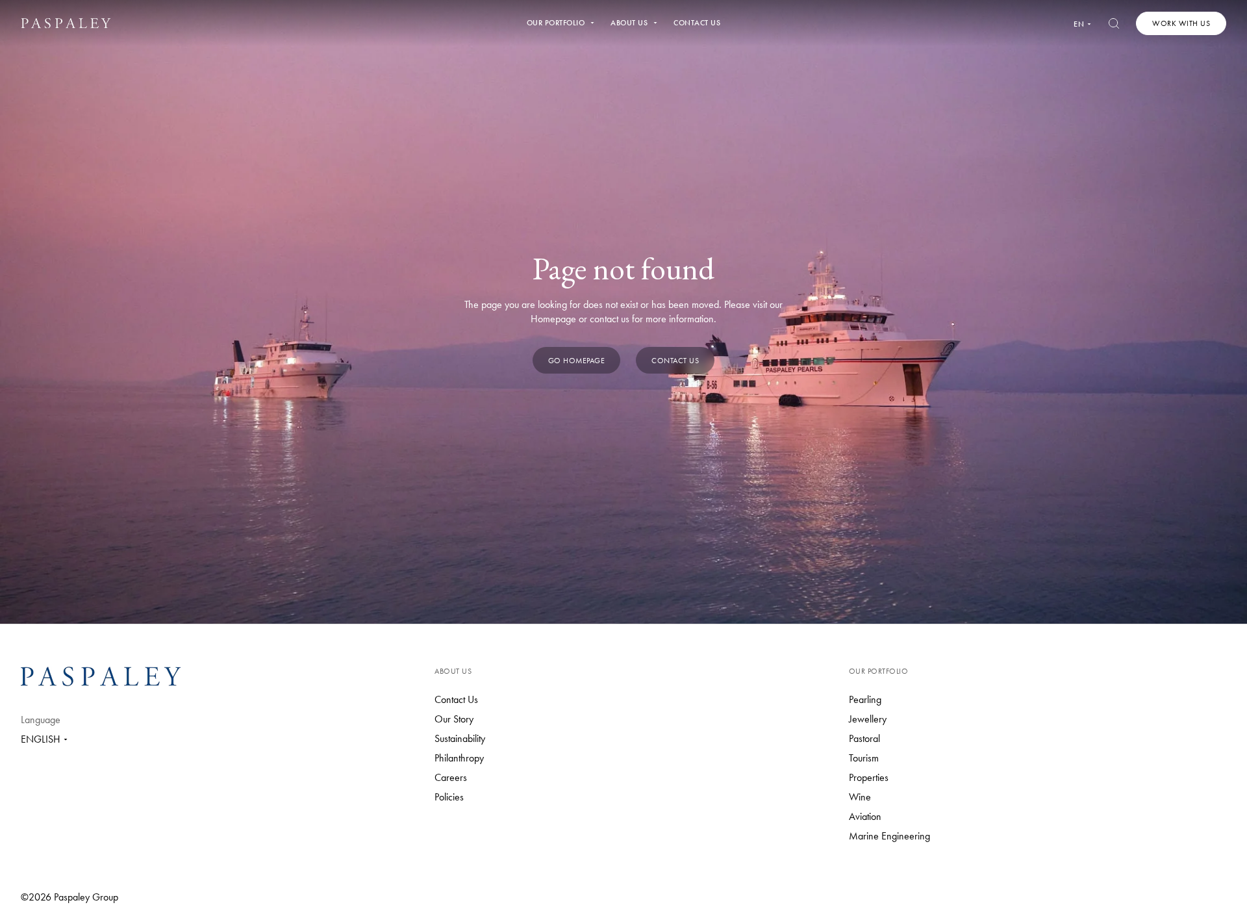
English (40, 739)
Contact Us (456, 699)
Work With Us (1181, 23)
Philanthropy (459, 758)
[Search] (1113, 23)
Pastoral (864, 738)
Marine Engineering (889, 836)
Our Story (454, 719)
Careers (451, 777)
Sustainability (460, 738)
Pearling (865, 699)
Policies (449, 797)
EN (1079, 24)
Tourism (864, 758)
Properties (868, 777)
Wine (860, 797)
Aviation (865, 816)
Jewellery (868, 719)
